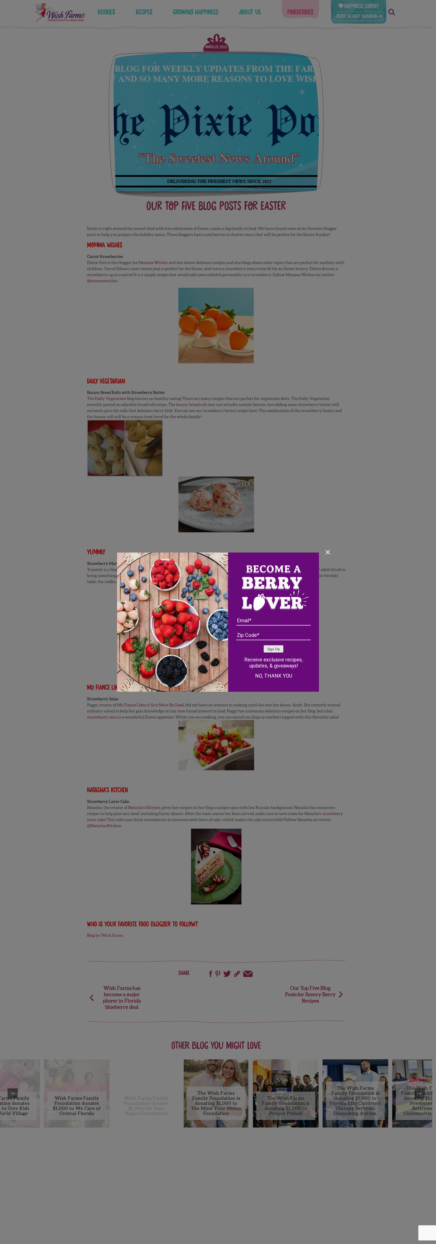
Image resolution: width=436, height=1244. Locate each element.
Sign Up (273, 649)
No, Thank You (273, 676)
